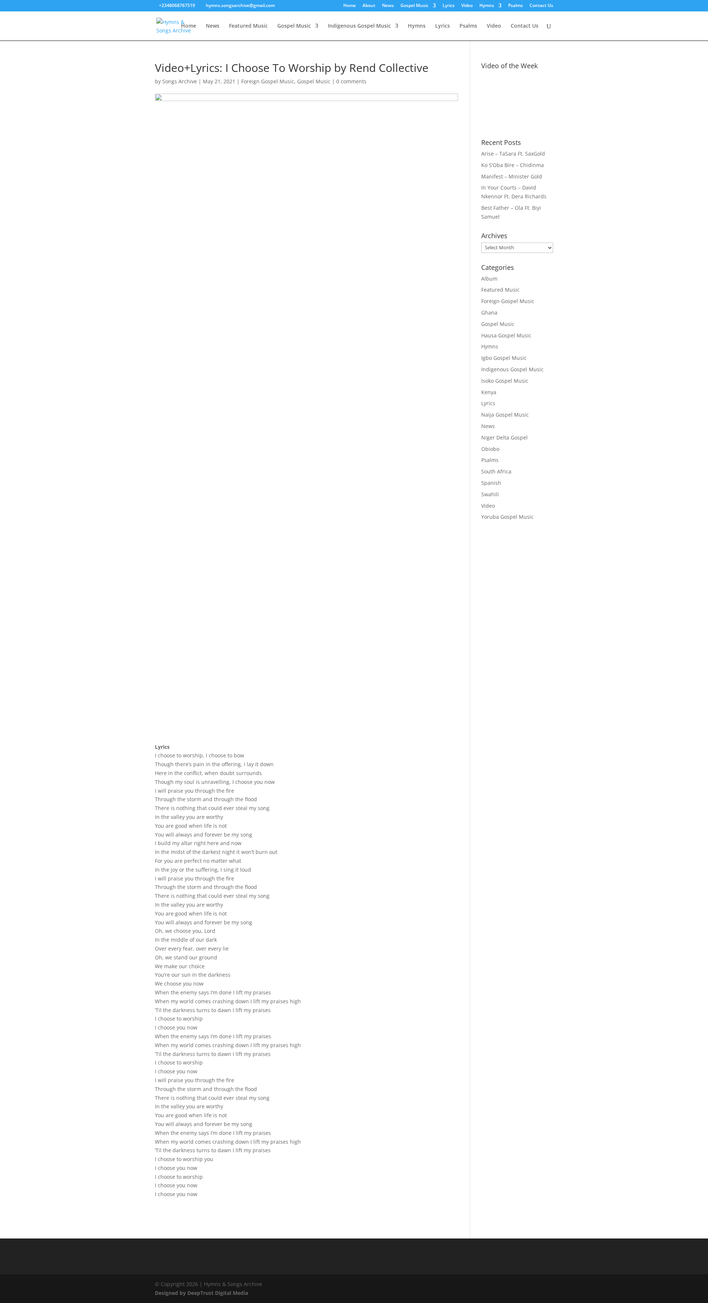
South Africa (496, 471)
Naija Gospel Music (505, 414)
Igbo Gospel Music (504, 357)
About (368, 5)
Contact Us (541, 5)
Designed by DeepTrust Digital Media (201, 1292)
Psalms (515, 5)
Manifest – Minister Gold (511, 176)
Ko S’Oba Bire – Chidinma (512, 164)
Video (467, 5)
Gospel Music (414, 5)
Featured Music (248, 26)
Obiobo (490, 448)
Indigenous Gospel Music (359, 26)
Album (489, 278)
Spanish (491, 482)
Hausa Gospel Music (506, 335)
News (388, 5)
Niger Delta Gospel (504, 437)
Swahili (490, 494)
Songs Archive (179, 81)
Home (349, 5)
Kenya (488, 392)
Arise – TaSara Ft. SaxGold (513, 153)
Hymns (486, 5)
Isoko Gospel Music (504, 380)
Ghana (489, 312)
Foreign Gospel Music (267, 81)
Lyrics (448, 5)
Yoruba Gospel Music (507, 516)
